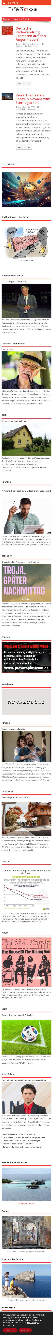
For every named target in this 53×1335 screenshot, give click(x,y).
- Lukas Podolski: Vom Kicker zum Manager (21, 1140)
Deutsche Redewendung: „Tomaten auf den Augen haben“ (31, 34)
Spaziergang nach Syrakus (13, 729)
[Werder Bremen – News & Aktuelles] (26, 1037)
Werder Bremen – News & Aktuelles (17, 1015)
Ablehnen (25, 1330)
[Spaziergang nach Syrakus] (26, 746)
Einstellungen (33, 1322)
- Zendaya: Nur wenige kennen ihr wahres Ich (22, 1147)
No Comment (32, 46)
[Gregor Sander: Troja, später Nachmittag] (26, 583)
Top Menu (12, 2)
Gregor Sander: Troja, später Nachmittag (20, 562)
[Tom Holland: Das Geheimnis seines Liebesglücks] (26, 1098)
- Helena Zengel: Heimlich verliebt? (17, 1144)
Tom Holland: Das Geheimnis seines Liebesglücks (24, 1080)
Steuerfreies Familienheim (14, 421)
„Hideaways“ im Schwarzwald (15, 797)
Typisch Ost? (7, 350)
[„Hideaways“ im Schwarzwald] (26, 819)
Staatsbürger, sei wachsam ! (14, 282)
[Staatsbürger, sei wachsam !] (26, 301)
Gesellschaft (20, 109)
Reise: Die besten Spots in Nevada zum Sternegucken (33, 99)
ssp (19, 44)
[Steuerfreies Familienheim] (26, 439)
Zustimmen (10, 1330)
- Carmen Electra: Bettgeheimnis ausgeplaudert (23, 1137)
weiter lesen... (24, 84)
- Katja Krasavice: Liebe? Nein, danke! (18, 1134)
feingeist (19, 46)
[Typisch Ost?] (26, 370)
